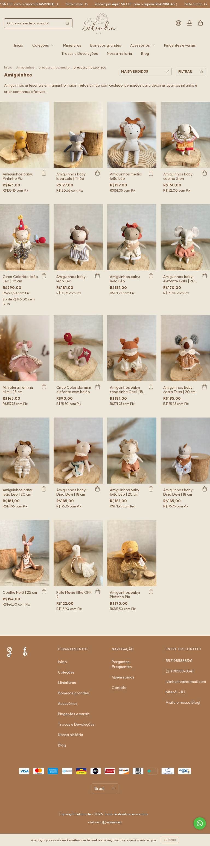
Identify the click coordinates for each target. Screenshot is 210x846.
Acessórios (140, 45)
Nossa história (119, 53)
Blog (145, 53)
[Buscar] (67, 23)
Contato (119, 687)
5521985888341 (179, 660)
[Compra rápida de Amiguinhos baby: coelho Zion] (204, 173)
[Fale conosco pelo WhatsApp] (200, 823)
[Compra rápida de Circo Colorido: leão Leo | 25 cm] (44, 275)
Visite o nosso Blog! (183, 702)
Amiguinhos (25, 67)
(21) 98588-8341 (179, 671)
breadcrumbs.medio (54, 67)
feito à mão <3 (43, 4)
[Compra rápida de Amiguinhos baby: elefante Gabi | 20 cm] (204, 275)
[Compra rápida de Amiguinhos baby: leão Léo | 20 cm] (44, 489)
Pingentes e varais (180, 45)
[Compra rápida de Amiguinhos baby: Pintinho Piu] (44, 173)
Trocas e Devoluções (79, 53)
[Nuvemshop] (105, 823)
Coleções (41, 45)
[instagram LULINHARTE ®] (10, 649)
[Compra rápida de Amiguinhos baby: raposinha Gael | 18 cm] (150, 386)
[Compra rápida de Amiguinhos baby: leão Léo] (97, 275)
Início (18, 45)
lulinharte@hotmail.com (186, 681)
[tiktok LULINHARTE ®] (10, 654)
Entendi (170, 840)
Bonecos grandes (105, 45)
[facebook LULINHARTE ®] (25, 649)
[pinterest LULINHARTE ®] (25, 654)
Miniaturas (72, 45)
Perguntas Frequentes (122, 664)
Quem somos (123, 677)
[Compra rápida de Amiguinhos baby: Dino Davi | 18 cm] (97, 489)
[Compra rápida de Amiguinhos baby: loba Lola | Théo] (97, 173)
